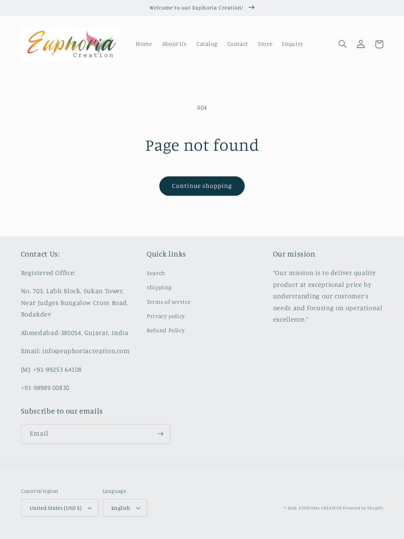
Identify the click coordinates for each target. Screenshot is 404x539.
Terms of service (169, 301)
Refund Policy (166, 330)
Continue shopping (202, 185)
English (120, 508)
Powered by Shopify (363, 507)
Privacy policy (166, 316)
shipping (159, 287)
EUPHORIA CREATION (320, 507)
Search (156, 273)
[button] (343, 44)
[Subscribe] (160, 434)
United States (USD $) (56, 508)
